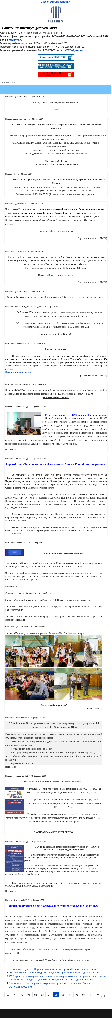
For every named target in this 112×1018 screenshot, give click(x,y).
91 (28, 994)
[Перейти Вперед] (90, 994)
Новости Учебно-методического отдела (23, 306)
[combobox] (18, 82)
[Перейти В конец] (97, 994)
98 (76, 994)
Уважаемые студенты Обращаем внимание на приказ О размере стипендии (52, 969)
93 (42, 994)
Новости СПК (11, 174)
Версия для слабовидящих (56, 1)
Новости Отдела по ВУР (16, 717)
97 (70, 994)
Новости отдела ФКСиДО (16, 542)
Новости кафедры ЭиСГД (16, 406)
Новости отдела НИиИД (16, 203)
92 (35, 994)
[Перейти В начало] (7, 994)
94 (49, 994)
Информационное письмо (61, 231)
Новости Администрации (16, 96)
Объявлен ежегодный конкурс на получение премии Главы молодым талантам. (54, 972)
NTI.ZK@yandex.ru (75, 50)
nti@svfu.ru (15, 39)
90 (22, 994)
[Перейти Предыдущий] (15, 994)
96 (63, 994)
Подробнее (10, 449)
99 (83, 994)
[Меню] (9, 90)
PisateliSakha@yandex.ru (75, 153)
